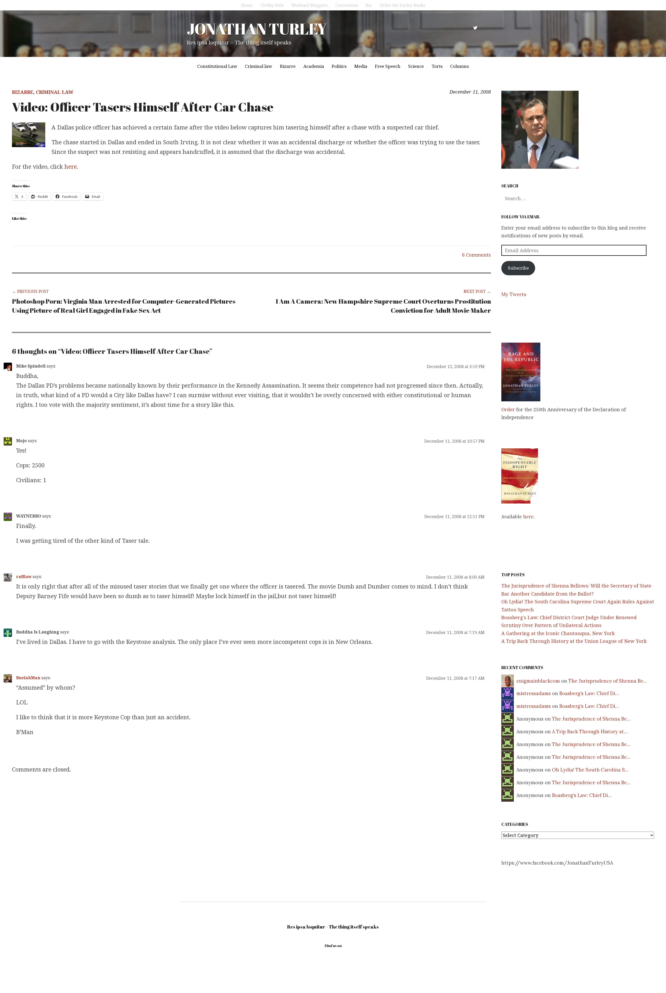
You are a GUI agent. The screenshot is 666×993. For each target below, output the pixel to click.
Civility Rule (272, 5)
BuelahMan (28, 678)
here (71, 166)
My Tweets (513, 294)
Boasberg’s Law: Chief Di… (589, 693)
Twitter (475, 28)
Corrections (346, 5)
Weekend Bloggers (309, 5)
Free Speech (387, 66)
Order (508, 409)
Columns (459, 66)
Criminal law (258, 66)
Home (246, 5)
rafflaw (23, 576)
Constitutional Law (217, 66)
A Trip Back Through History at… (589, 732)
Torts (437, 66)
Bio (369, 5)
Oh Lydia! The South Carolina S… (590, 770)
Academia (313, 66)
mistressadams (533, 693)
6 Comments (476, 255)
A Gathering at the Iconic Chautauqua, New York (558, 633)
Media (360, 66)
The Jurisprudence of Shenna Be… (607, 681)
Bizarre (288, 66)
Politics (339, 66)
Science (416, 66)
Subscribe (518, 268)
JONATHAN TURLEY (256, 28)
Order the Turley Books (402, 5)
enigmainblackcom (538, 681)
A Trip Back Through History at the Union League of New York (574, 641)
